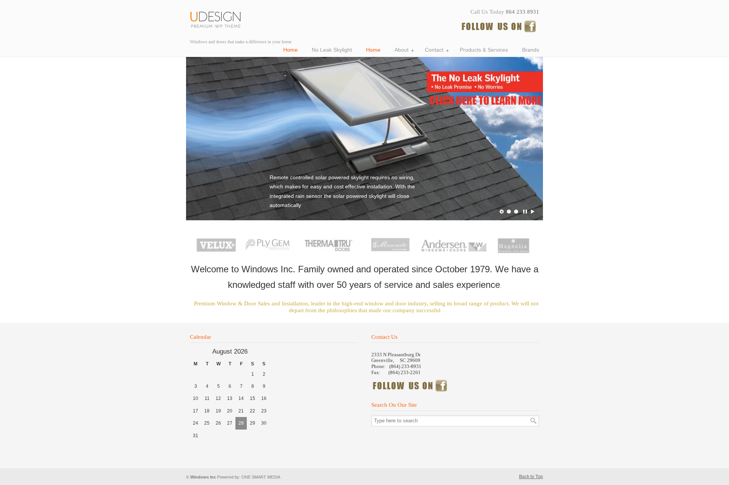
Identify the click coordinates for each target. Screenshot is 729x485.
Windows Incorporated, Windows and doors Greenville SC (218, 18)
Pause (525, 211)
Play (532, 211)
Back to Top (531, 476)
